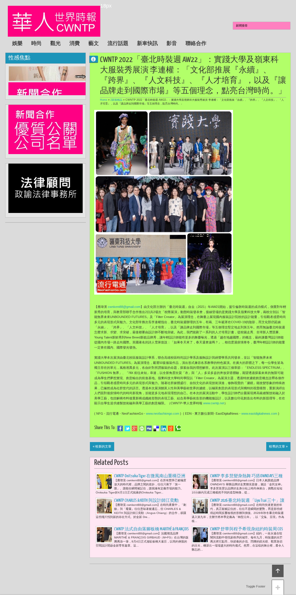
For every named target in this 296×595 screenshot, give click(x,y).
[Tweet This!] (127, 428)
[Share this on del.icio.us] (156, 428)
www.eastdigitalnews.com (259, 413)
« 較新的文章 (102, 446)
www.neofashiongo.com (162, 413)
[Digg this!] (149, 428)
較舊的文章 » (278, 446)
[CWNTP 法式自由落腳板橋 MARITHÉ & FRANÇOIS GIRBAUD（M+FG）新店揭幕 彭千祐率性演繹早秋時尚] (104, 534)
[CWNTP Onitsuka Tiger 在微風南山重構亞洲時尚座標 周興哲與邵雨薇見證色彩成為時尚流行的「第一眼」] (104, 481)
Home (103, 99)
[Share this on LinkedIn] (163, 428)
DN (96, 59)
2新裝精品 (116, 99)
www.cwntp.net (213, 403)
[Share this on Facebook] (120, 428)
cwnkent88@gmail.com (124, 306)
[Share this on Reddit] (170, 428)
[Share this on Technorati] (178, 428)
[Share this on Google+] (134, 428)
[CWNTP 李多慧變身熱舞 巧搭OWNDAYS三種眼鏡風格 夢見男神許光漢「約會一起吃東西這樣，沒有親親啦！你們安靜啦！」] (200, 481)
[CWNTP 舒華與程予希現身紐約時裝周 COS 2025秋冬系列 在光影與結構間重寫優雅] (200, 534)
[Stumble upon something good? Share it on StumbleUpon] (142, 428)
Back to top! (278, 571)
